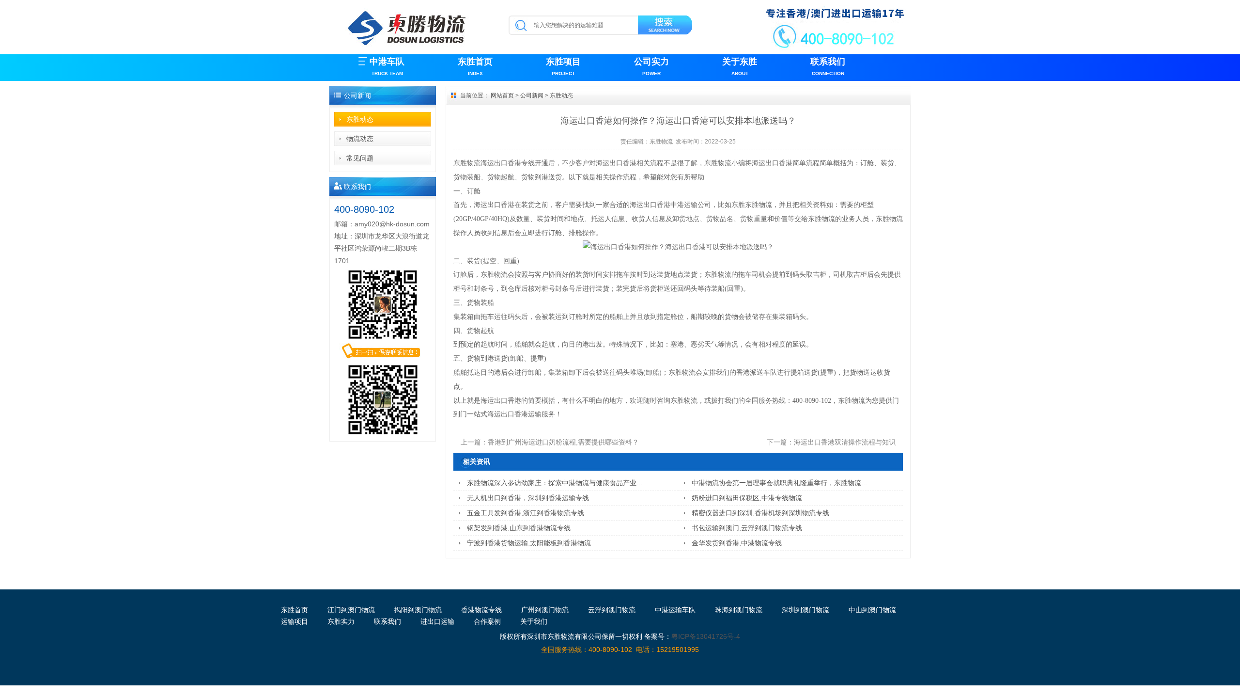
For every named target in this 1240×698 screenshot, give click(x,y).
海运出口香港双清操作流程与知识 (845, 442)
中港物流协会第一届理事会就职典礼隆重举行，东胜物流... (779, 483)
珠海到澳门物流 (738, 610)
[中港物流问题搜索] (666, 26)
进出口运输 (437, 621)
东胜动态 (359, 119)
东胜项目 (563, 66)
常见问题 (359, 158)
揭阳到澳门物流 (418, 610)
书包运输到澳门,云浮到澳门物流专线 (747, 528)
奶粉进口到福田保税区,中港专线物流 (747, 498)
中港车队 (387, 66)
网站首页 (502, 95)
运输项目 (294, 621)
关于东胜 (739, 66)
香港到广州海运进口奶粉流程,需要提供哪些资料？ (563, 442)
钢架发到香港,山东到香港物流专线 (519, 528)
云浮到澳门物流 (612, 610)
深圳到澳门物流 (805, 610)
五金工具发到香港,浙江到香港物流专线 (525, 513)
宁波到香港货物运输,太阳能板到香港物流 (529, 543)
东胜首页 (475, 66)
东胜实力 (341, 621)
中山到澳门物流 (872, 610)
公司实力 (651, 66)
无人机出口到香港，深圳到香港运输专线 (528, 498)
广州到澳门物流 (545, 610)
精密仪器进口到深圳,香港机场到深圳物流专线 (760, 513)
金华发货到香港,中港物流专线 (737, 543)
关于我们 (533, 621)
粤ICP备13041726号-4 (705, 636)
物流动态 (359, 139)
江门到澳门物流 (351, 610)
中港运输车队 (675, 610)
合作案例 (487, 621)
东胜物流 (661, 141)
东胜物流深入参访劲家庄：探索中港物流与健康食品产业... (554, 483)
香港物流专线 (481, 610)
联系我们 (827, 66)
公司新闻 (531, 95)
